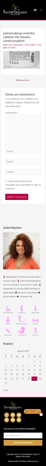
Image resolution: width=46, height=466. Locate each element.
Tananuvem (31, 461)
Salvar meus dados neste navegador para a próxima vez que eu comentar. (23, 185)
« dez (5, 390)
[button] (35, 10)
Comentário (11, 112)
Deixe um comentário (13, 44)
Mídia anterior (23, 80)
